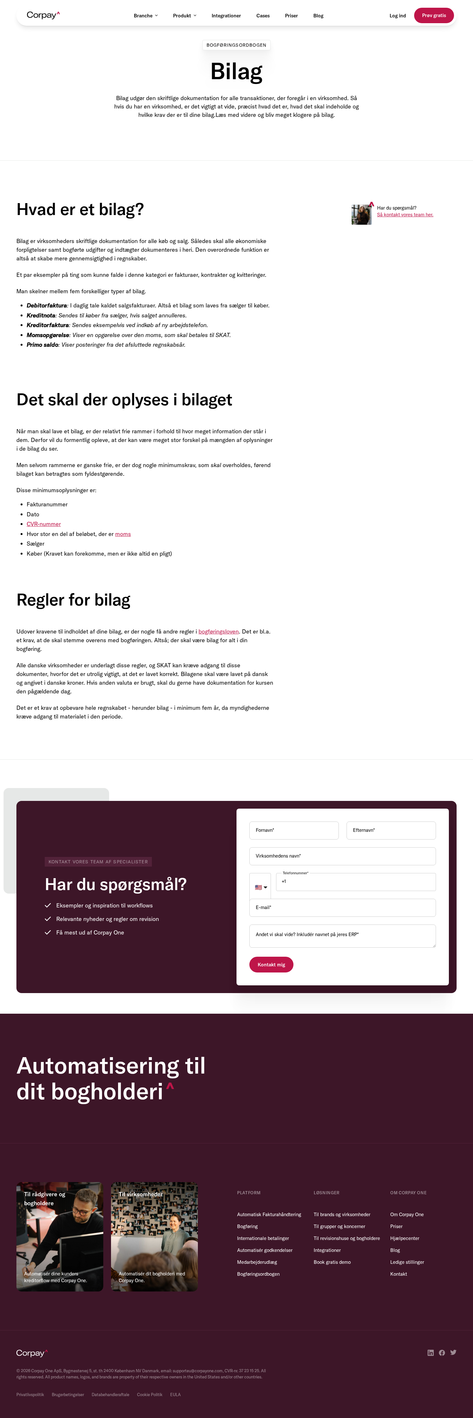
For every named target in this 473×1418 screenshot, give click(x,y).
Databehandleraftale (110, 1394)
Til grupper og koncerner (339, 1226)
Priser (291, 16)
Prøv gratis (434, 15)
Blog (318, 16)
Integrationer (226, 16)
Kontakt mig (271, 965)
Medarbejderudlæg (257, 1262)
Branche (143, 16)
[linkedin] (431, 1353)
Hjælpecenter (404, 1238)
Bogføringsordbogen (258, 1274)
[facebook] (442, 1353)
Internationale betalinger (263, 1238)
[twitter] (453, 1353)
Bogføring (247, 1226)
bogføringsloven (219, 631)
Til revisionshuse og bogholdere (347, 1238)
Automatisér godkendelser (264, 1250)
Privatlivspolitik (30, 1394)
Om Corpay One (407, 1214)
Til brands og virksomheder (342, 1214)
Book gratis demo (332, 1262)
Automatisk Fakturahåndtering (269, 1214)
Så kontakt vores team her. (405, 214)
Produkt (182, 16)
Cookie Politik (149, 1394)
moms (123, 534)
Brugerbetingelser (68, 1394)
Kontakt (398, 1274)
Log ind (398, 16)
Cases (263, 16)
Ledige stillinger (407, 1262)
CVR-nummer (44, 524)
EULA (175, 1394)
